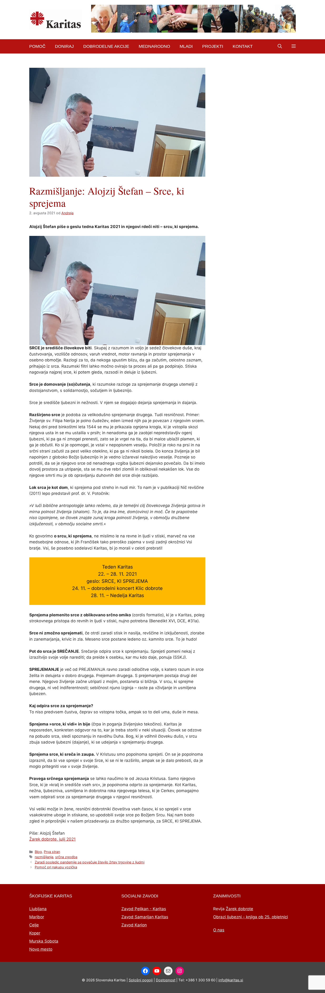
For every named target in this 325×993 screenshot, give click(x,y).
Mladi (186, 46)
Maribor (36, 917)
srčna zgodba (66, 857)
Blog (38, 852)
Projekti (212, 46)
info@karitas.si (230, 980)
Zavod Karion (134, 925)
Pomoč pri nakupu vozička (56, 867)
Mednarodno (154, 46)
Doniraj (64, 46)
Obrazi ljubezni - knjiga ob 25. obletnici (250, 917)
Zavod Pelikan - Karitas (143, 908)
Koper (34, 933)
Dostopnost (165, 980)
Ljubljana (38, 908)
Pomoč (37, 46)
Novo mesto (40, 949)
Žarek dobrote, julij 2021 (52, 839)
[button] (280, 46)
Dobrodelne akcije (106, 46)
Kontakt (243, 46)
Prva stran (52, 852)
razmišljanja (44, 857)
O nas (218, 930)
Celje (34, 925)
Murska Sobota (43, 941)
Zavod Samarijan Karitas (144, 917)
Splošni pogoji (141, 980)
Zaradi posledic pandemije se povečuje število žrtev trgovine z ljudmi (89, 862)
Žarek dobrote (239, 908)
